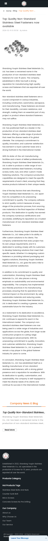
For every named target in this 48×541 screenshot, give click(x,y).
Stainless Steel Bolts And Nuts (15, 490)
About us (6, 512)
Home (8, 11)
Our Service (7, 524)
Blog (15, 10)
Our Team (6, 520)
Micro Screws (8, 498)
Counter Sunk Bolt (10, 494)
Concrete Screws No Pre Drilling (16, 501)
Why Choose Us (9, 516)
